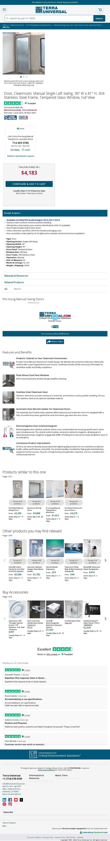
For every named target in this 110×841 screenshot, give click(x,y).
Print (22, 128)
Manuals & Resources (16, 275)
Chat (27, 150)
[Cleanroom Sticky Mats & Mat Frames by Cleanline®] (73, 548)
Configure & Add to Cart (29, 184)
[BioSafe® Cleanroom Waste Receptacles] (92, 548)
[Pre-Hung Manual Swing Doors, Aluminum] (55, 489)
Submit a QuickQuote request (20, 156)
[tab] (55, 213)
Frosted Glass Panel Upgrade (72, 622)
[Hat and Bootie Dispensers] (55, 548)
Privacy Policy (48, 837)
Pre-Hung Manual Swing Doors (39, 25)
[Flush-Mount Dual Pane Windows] (9, 381)
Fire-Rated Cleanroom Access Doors (73, 509)
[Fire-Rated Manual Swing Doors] (17, 489)
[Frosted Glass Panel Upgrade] (73, 609)
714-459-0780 (20, 143)
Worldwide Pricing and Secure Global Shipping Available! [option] (55, 2)
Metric (17, 288)
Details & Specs (12, 213)
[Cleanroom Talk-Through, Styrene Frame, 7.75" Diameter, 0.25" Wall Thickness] (17, 609)
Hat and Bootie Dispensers (52, 568)
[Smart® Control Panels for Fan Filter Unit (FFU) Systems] (17, 548)
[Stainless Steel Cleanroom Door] (9, 397)
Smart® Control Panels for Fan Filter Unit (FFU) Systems (16, 569)
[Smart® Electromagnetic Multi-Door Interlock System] (55, 609)
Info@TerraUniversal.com (14, 783)
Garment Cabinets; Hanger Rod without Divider (35, 569)
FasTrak (39, 193)
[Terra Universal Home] (51, 9)
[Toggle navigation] (4, 9)
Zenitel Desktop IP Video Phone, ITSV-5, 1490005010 (92, 623)
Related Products (14, 282)
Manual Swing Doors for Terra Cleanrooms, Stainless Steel (77, 25)
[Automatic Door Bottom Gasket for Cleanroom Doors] (9, 414)
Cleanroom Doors (17, 25)
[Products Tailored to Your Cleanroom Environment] (9, 364)
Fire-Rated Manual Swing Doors (16, 509)
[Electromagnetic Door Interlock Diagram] (9, 431)
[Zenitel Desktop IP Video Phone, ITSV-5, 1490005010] (92, 609)
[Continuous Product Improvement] (9, 448)
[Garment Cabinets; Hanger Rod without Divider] (36, 548)
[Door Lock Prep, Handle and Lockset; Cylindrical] (36, 609)
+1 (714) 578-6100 (12, 778)
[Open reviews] (25, 103)
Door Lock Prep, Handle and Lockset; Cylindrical (35, 623)
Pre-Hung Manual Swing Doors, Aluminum (53, 510)
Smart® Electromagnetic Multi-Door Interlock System (54, 624)
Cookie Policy (60, 837)
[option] (55, 323)
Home (5, 25)
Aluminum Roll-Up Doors (34, 509)
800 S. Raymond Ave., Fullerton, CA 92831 (12, 790)
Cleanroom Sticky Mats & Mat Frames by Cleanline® (73, 569)
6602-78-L (31, 83)
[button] (42, 71)
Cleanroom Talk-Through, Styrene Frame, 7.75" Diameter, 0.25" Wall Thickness (16, 625)
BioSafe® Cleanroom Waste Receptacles (92, 568)
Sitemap (80, 837)
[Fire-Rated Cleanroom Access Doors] (73, 489)
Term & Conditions (34, 837)
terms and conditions (46, 770)
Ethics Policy (71, 837)
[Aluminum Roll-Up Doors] (36, 489)
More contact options (12, 794)
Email (17, 150)
